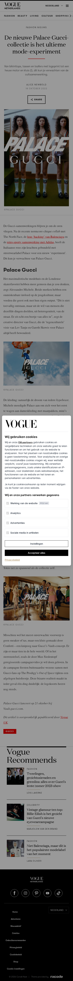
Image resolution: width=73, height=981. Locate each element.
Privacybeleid (12, 559)
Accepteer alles (36, 552)
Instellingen (36, 543)
